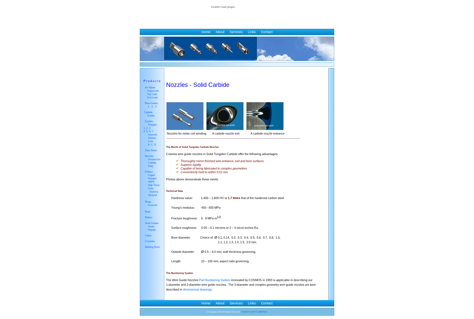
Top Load (152, 94)
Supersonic (153, 90)
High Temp (152, 185)
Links (252, 32)
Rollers (148, 217)
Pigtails (152, 229)
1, (144, 128)
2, (152, 106)
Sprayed (152, 195)
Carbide (152, 162)
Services (236, 32)
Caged (151, 175)
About (220, 32)
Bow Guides (151, 103)
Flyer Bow (150, 150)
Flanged (152, 124)
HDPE (150, 181)
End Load (152, 97)
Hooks (151, 226)
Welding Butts (152, 247)
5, (147, 131)
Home (205, 32)
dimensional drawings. (198, 289)
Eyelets (148, 121)
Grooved (152, 134)
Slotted (151, 138)
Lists (150, 141)
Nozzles (148, 156)
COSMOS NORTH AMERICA (254, 312)
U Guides (150, 241)
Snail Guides (151, 223)
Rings (147, 201)
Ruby (150, 166)
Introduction (154, 159)
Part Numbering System (214, 280)
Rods (148, 211)
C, (152, 144)
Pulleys (148, 171)
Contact (267, 32)
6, (150, 131)
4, (144, 131)
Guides (151, 115)
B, (148, 144)
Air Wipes (150, 87)
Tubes (148, 235)
